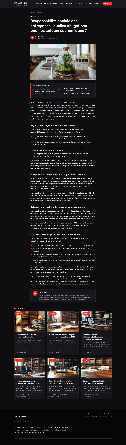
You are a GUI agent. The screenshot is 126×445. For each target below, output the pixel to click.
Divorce (89, 3)
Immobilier (70, 3)
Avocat (56, 3)
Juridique (47, 3)
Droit (62, 3)
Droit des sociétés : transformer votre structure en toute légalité (61, 382)
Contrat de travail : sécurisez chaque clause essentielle (94, 382)
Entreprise (80, 3)
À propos (97, 3)
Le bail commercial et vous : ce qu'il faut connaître (26, 336)
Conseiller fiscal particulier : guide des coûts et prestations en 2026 (62, 336)
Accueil (39, 3)
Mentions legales (103, 416)
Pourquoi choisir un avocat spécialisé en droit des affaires (27, 382)
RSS (111, 416)
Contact (107, 3)
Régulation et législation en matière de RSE (47, 89)
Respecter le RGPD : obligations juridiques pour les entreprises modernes (93, 337)
